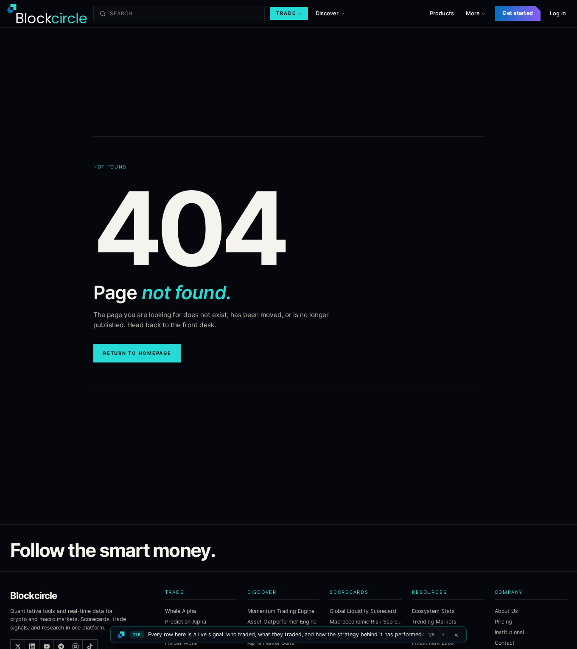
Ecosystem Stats (433, 611)
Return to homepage (137, 353)
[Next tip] (443, 634)
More (473, 13)
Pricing (503, 621)
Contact (505, 643)
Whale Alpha (180, 611)
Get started (517, 13)
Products (442, 13)
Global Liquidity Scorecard (363, 611)
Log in (558, 13)
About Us (506, 611)
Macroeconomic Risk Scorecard (366, 621)
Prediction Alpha (185, 621)
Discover (327, 13)
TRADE (286, 13)
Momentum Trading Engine (280, 611)
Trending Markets (434, 621)
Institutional (509, 632)
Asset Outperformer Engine (282, 621)
